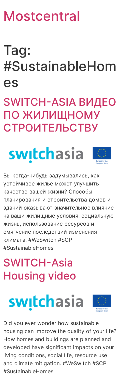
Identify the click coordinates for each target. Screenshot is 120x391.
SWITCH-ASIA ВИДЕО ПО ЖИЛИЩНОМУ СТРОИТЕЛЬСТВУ (59, 114)
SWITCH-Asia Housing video (39, 269)
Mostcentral (41, 16)
